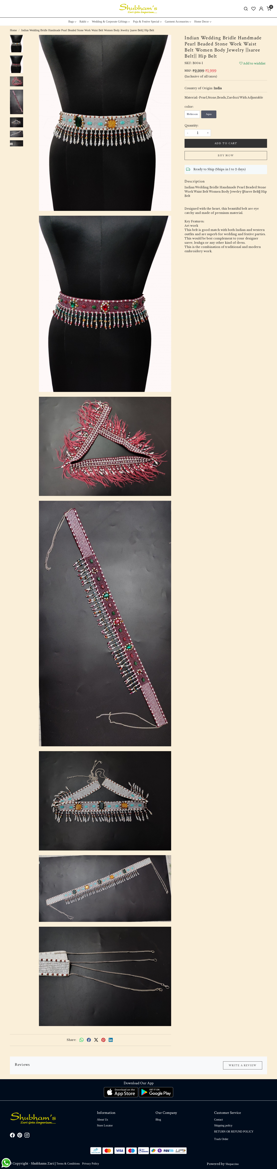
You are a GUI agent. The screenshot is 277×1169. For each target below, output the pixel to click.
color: (189, 106)
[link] (246, 8)
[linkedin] (110, 1040)
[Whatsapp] (81, 1040)
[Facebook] (12, 1136)
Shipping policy (223, 1125)
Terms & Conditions (68, 1163)
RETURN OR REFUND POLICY (233, 1131)
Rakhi (82, 21)
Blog (158, 1119)
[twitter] (96, 1040)
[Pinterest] (19, 1136)
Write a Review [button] (243, 1065)
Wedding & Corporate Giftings (109, 21)
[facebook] (88, 1040)
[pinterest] (103, 1040)
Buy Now (226, 155)
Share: (71, 1040)
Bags (71, 21)
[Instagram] (27, 1136)
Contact (218, 1119)
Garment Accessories (177, 21)
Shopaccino (232, 1164)
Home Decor (201, 21)
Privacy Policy (90, 1163)
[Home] (138, 8)
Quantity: (192, 125)
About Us (102, 1119)
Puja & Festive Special (146, 21)
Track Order (221, 1139)
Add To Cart (226, 143)
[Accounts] (261, 8)
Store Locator (105, 1125)
